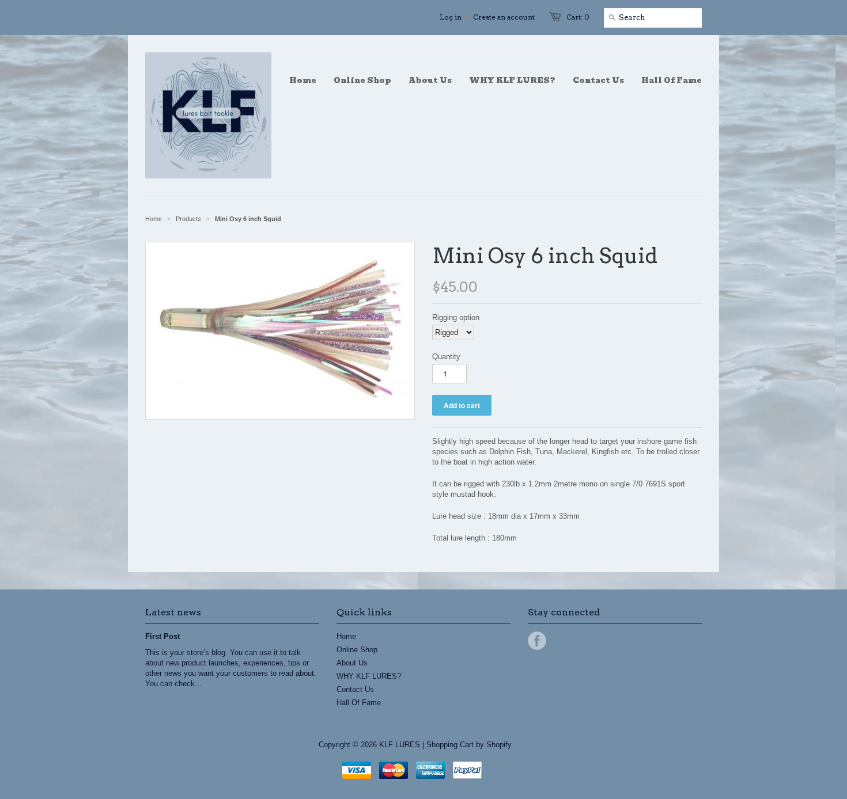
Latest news (173, 612)
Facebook (537, 640)
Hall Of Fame (358, 702)
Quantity (446, 356)
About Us (352, 663)
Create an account (504, 17)
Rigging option (455, 317)
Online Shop (356, 649)
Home (346, 636)
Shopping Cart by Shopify (469, 744)
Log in (451, 17)
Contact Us (355, 689)
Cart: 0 (577, 17)
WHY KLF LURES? (368, 676)
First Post (162, 636)
